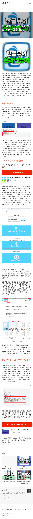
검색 (26, 3)
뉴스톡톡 (11, 9)
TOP (30, 509)
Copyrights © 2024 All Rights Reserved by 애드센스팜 (14, 509)
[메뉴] (30, 3)
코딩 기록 (6, 3)
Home (3, 9)
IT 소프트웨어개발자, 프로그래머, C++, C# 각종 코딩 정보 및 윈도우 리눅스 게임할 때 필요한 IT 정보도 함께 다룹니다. (13, 494)
